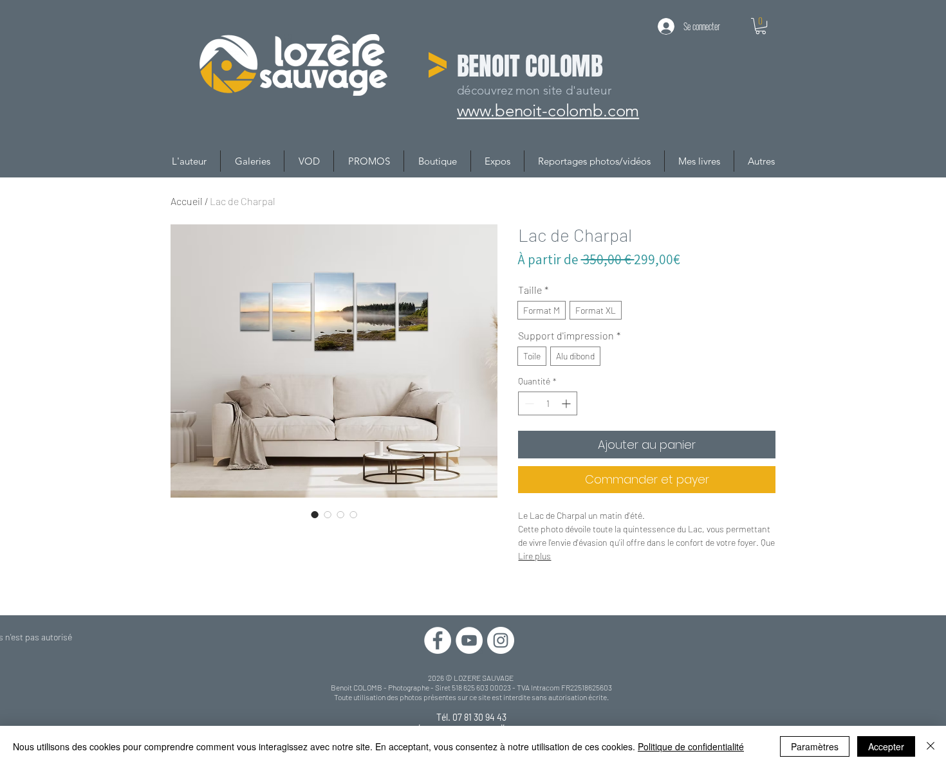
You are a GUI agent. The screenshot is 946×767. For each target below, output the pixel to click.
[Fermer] (930, 746)
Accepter (886, 746)
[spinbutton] (547, 403)
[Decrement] (528, 403)
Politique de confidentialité (691, 746)
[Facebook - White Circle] (437, 640)
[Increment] (567, 403)
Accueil (187, 201)
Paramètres (815, 746)
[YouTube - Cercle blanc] (469, 640)
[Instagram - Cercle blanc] (500, 640)
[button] (760, 26)
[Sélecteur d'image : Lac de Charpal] (314, 514)
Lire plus (534, 555)
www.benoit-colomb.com (550, 109)
